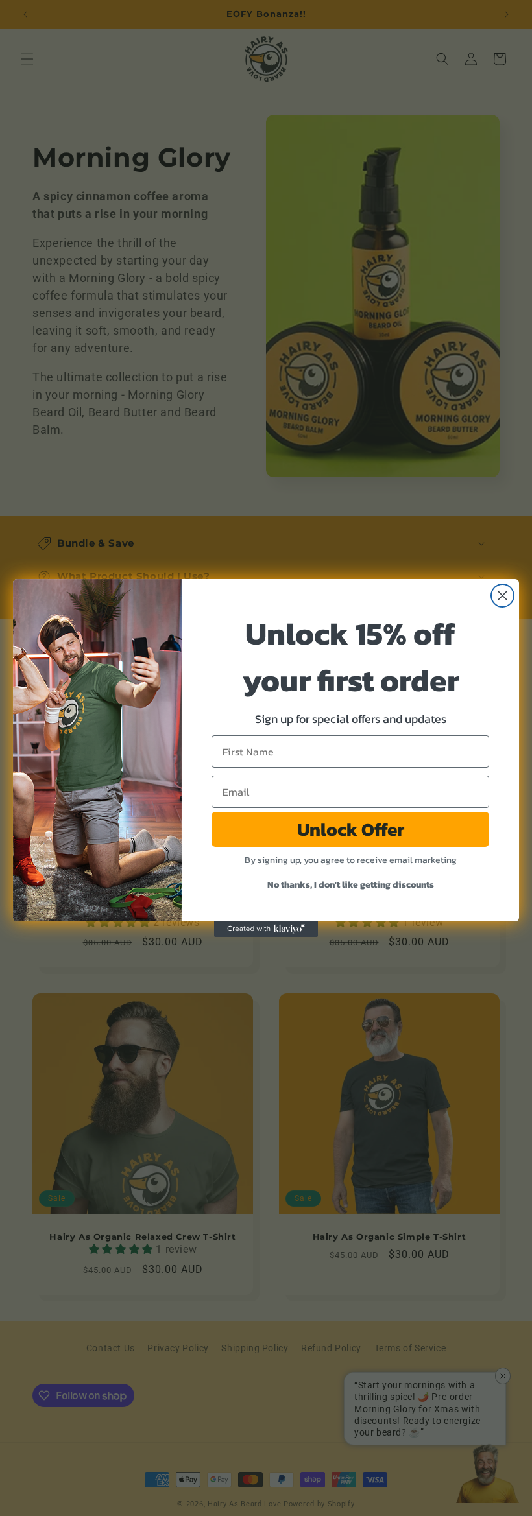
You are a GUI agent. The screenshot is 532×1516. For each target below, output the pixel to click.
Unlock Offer (350, 829)
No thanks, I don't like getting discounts (350, 885)
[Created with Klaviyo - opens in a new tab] (266, 929)
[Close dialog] (502, 595)
